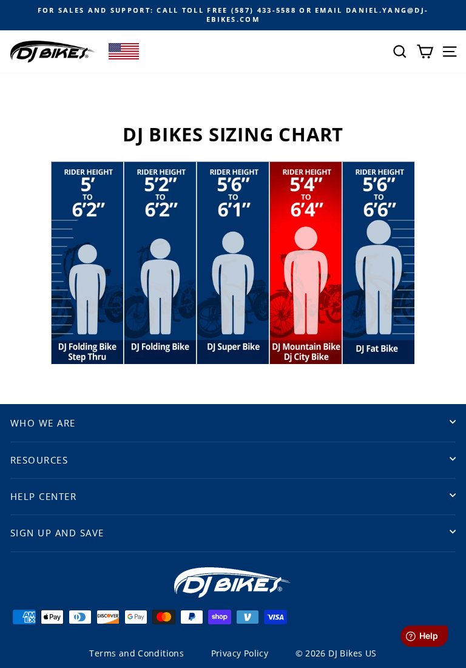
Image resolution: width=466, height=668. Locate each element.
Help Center (43, 496)
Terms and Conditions (136, 653)
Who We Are (43, 423)
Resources (39, 460)
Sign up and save (57, 533)
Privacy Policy (239, 653)
